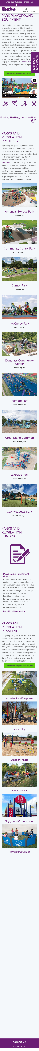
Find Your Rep (33, 119)
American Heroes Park (19, 211)
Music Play (19, 729)
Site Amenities (19, 790)
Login (20, 5)
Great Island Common (19, 437)
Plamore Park (19, 400)
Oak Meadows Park (19, 511)
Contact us (25, 62)
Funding (5, 117)
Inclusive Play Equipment (19, 698)
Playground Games (19, 852)
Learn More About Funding (14, 611)
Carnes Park (19, 285)
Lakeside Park (19, 474)
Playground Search (24, 117)
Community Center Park (19, 248)
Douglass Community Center (19, 362)
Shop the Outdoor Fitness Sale (19, 2)
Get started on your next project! (19, 73)
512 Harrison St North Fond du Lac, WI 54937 (19, 1047)
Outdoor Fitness (19, 759)
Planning (14, 117)
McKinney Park (19, 323)
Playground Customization (19, 821)
